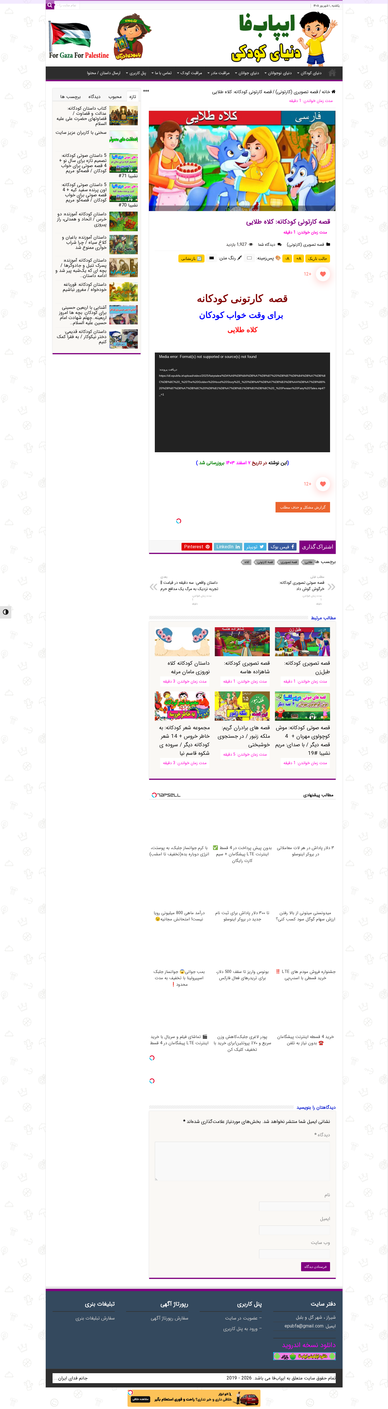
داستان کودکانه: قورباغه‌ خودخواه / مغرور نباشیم (85, 287)
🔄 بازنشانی (191, 258)
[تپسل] (179, 521)
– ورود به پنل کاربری (242, 1329)
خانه (332, 72)
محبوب (115, 96)
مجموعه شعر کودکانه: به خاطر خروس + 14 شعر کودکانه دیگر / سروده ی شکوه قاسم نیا (184, 741)
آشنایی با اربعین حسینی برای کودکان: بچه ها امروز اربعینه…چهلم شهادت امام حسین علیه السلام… (83, 315)
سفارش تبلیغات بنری (95, 1318)
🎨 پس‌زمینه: (268, 258)
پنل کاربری (138, 73)
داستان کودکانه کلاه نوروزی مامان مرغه (189, 667)
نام (327, 1195)
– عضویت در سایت (243, 1318)
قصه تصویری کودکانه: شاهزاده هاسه (247, 667)
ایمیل (325, 1219)
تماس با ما (163, 73)
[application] (242, 403)
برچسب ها (70, 96)
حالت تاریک (317, 258)
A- (287, 258)
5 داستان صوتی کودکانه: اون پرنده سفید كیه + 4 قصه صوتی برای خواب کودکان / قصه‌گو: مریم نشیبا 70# (99, 195)
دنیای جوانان (249, 73)
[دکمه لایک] (323, 274)
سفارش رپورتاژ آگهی (169, 1318)
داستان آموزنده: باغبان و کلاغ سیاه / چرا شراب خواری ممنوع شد (84, 242)
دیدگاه (322, 1135)
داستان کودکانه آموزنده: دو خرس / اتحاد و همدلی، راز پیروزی (82, 219)
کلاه (247, 562)
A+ (298, 258)
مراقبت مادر (220, 73)
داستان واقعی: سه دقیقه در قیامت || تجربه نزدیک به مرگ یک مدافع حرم (189, 583)
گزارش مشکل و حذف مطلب (303, 507)
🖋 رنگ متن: (230, 258)
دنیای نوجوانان (280, 73)
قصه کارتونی (265, 562)
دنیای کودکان (311, 73)
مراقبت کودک (191, 73)
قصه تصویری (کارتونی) (297, 91)
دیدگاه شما (266, 244)
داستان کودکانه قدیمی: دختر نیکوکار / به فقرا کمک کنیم (82, 336)
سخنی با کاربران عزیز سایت (81, 132)
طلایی (308, 562)
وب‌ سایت (320, 1243)
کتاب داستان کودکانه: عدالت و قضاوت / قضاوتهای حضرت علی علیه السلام (82, 116)
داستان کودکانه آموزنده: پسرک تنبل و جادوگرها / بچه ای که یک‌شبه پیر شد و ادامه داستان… (81, 268)
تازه (133, 96)
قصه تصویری (289, 562)
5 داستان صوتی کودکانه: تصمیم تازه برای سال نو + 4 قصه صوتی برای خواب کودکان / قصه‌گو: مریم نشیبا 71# (98, 166)
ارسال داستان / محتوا (103, 73)
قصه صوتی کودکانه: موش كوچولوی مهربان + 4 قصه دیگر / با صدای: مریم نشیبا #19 (302, 741)
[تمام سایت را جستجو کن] (50, 5)
